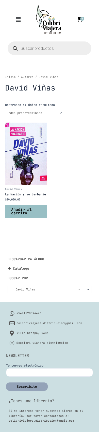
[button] (18, 19)
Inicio (10, 77)
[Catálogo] (9, 268)
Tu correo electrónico (24, 365)
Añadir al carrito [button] (21, 211)
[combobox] (49, 289)
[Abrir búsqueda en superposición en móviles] (49, 48)
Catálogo (21, 268)
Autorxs (27, 77)
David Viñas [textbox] (45, 289)
